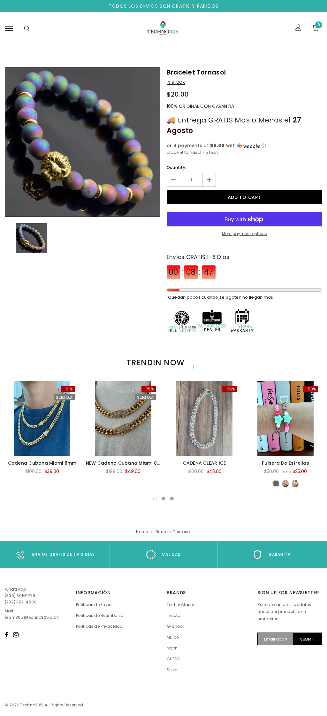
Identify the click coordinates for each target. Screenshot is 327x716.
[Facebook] (6, 635)
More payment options (244, 233)
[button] (244, 145)
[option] (82, 142)
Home (142, 531)
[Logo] (163, 28)
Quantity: (176, 167)
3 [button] (172, 498)
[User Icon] (298, 28)
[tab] (154, 362)
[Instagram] (16, 635)
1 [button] (155, 498)
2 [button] (163, 498)
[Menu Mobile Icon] (9, 28)
